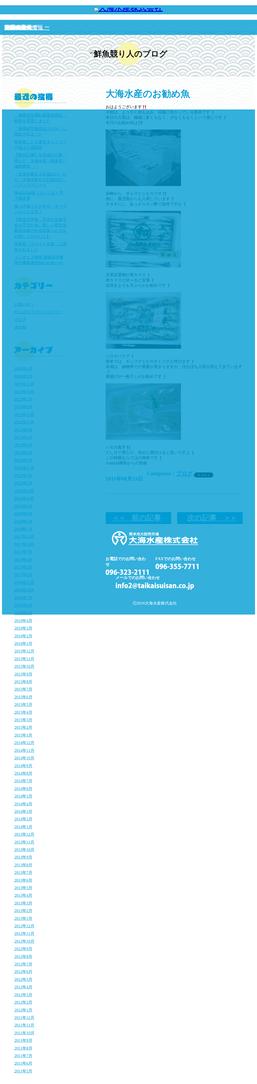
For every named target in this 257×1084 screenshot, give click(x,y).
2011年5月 (23, 1071)
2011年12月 (24, 1017)
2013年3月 (23, 903)
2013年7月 (23, 872)
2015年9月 (23, 674)
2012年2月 (23, 1002)
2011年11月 (24, 1025)
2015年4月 (23, 712)
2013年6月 (23, 880)
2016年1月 (23, 643)
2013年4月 (23, 895)
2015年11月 (24, 659)
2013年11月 (24, 842)
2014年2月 (23, 819)
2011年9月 (23, 1040)
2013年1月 (23, 918)
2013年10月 (24, 850)
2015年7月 (23, 689)
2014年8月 (23, 773)
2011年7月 (23, 1056)
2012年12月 (24, 926)
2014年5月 (23, 796)
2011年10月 (24, 1033)
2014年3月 (23, 811)
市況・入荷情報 (23, 27)
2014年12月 (24, 743)
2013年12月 (24, 834)
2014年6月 (23, 789)
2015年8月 (23, 682)
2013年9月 (23, 857)
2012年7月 (23, 964)
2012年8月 (23, 956)
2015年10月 (24, 666)
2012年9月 (23, 949)
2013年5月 (23, 888)
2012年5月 (23, 979)
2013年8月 (23, 865)
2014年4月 (23, 804)
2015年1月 (23, 735)
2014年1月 (23, 827)
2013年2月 (23, 911)
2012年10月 (24, 941)
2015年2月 (23, 727)
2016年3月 (23, 628)
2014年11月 (24, 750)
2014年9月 (23, 766)
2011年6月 (23, 1063)
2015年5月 (23, 704)
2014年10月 (24, 758)
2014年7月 (23, 781)
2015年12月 (24, 651)
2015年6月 (23, 697)
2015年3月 (23, 720)
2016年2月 (23, 636)
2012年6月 (23, 972)
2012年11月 (24, 933)
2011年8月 (23, 1048)
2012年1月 (23, 1010)
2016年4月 (23, 621)
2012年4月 (23, 987)
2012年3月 (23, 995)
